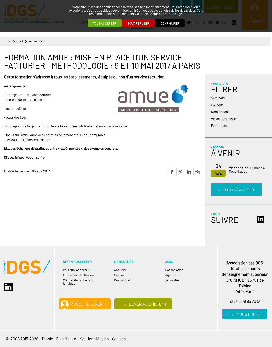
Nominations (220, 112)
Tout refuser (138, 23)
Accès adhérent (88, 304)
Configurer (169, 23)
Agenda (170, 275)
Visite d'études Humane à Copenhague (247, 169)
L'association (174, 270)
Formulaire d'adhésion (78, 275)
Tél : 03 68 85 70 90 (245, 302)
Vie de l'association (224, 119)
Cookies (154, 14)
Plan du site (66, 339)
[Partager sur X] (180, 172)
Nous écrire (249, 315)
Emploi (119, 275)
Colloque (217, 105)
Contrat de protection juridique (78, 282)
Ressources (122, 280)
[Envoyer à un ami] (197, 172)
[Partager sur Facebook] (172, 172)
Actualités (36, 41)
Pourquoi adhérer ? (76, 270)
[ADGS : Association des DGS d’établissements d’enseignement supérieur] (27, 267)
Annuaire (120, 270)
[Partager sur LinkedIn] (189, 172)
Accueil (17, 41)
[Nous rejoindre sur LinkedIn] (261, 219)
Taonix (47, 339)
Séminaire (218, 98)
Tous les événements (239, 190)
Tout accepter (104, 23)
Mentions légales (94, 339)
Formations (219, 125)
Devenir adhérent (148, 304)
